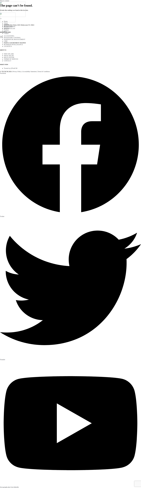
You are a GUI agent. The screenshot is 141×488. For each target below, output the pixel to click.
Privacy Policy (17, 71)
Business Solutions (9, 26)
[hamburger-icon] (1, 18)
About (6, 23)
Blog (5, 32)
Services (6, 28)
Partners (6, 30)
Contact (6, 33)
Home (6, 21)
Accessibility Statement (29, 71)
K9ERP (6, 25)
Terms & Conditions (44, 71)
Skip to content (4, 1)
